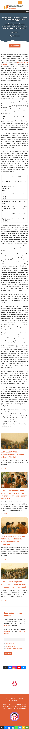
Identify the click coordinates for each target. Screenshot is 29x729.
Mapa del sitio (13, 704)
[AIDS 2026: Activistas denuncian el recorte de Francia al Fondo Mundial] (14, 448)
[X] (5, 667)
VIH (24, 58)
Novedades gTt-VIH (10, 646)
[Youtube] (19, 667)
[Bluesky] (23, 667)
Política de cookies (20, 706)
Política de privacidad (8, 706)
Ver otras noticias (14, 45)
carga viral (4, 320)
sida (8, 337)
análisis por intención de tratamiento (14, 96)
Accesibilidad (22, 708)
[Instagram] (14, 667)
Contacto (4, 704)
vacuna (15, 58)
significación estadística (15, 229)
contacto (6, 625)
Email (5, 637)
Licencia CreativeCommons (10, 708)
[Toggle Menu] (27, 11)
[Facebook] (10, 667)
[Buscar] (20, 2)
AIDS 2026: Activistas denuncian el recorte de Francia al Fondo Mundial (14, 454)
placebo (20, 129)
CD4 (16, 320)
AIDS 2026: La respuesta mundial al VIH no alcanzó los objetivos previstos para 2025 (13, 584)
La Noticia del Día (9, 643)
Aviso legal (22, 704)
